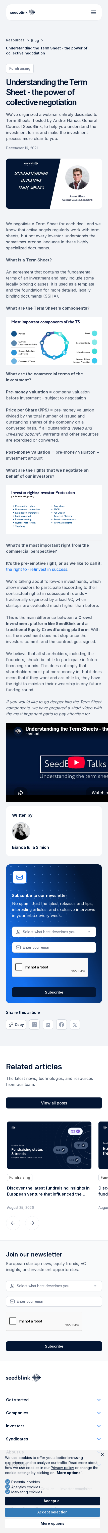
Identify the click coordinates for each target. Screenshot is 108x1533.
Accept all (53, 1501)
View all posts (54, 1102)
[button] (54, 932)
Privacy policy (62, 1468)
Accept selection (52, 1512)
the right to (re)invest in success (36, 569)
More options (52, 1523)
